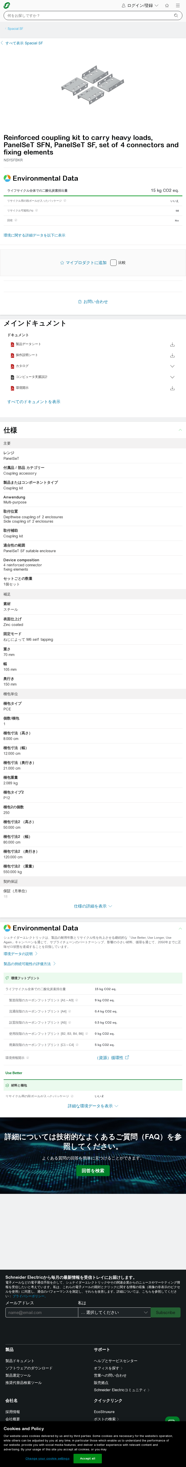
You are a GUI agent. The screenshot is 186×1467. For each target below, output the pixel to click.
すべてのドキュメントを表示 (33, 401)
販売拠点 (101, 1383)
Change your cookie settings (47, 1458)
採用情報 (12, 1412)
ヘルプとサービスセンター (115, 1361)
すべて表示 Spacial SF (24, 43)
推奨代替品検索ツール (23, 1383)
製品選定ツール (18, 1375)
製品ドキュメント (19, 1361)
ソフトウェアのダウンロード (29, 1368)
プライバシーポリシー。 (30, 1296)
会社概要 (12, 1419)
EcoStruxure (104, 1412)
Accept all (87, 1458)
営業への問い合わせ (110, 1375)
